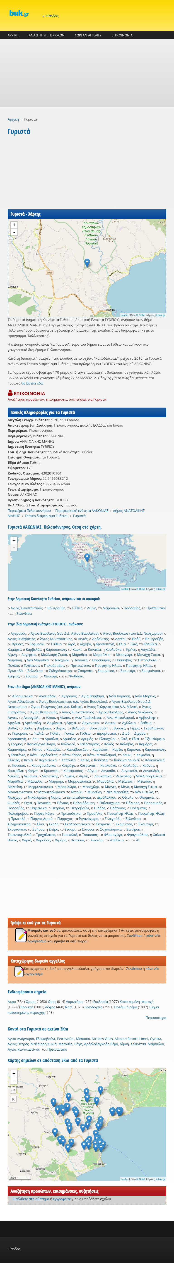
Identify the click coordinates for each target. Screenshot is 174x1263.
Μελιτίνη (15, 786)
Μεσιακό (83, 1038)
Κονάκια (94, 649)
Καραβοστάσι (77, 749)
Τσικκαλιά (69, 834)
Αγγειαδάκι (48, 696)
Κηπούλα (68, 760)
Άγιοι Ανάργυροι (21, 1038)
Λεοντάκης (50, 776)
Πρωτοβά (15, 670)
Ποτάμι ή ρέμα (125, 1007)
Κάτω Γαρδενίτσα (44, 755)
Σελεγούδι (113, 818)
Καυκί (77, 649)
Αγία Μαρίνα (145, 696)
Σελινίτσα (24, 613)
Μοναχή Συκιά (148, 654)
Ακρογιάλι (32, 717)
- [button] (14, 232)
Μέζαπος (125, 781)
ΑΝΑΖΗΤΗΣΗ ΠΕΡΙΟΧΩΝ (47, 35)
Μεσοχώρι (124, 654)
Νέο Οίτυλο (144, 792)
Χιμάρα (60, 840)
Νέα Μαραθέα (38, 660)
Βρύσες (17, 644)
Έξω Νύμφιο (155, 738)
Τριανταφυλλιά (19, 834)
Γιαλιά (39, 733)
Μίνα (125, 786)
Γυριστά (79, 515)
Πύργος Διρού (41, 818)
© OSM (140, 315)
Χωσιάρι (50, 676)
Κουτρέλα (15, 770)
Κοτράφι (68, 765)
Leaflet (124, 315)
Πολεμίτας (138, 808)
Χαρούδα (43, 840)
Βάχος (60, 728)
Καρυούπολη (56, 649)
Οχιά (28, 802)
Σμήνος (13, 676)
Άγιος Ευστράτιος (21, 638)
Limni (143, 1038)
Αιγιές (82, 638)
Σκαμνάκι (85, 670)
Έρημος (16, 744)
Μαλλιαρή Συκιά (54, 654)
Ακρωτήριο (75, 1001)
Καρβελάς (33, 649)
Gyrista (155, 1038)
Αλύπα (65, 717)
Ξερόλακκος (106, 797)
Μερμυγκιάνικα (40, 786)
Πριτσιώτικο (156, 608)
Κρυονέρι (51, 770)
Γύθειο (77, 608)
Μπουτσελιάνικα (51, 792)
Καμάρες (14, 649)
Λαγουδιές (151, 770)
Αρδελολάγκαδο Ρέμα (101, 1044)
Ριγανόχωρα (88, 818)
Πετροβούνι (147, 660)
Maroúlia (65, 1044)
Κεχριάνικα (48, 760)
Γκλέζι (55, 733)
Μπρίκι (77, 792)
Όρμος (31, 1001)
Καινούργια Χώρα (41, 744)
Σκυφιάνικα (151, 670)
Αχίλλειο (129, 722)
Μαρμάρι (56, 781)
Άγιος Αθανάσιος (21, 701)
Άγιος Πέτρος (18, 1044)
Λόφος (50, 1007)
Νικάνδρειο (37, 797)
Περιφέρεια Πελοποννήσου (29, 510)
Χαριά (26, 840)
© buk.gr (160, 315)
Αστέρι (120, 638)
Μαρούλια (111, 608)
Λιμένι (69, 776)
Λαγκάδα (148, 649)
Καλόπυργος (89, 744)
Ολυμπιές (147, 797)
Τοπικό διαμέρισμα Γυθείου (46, 515)
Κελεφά (13, 760)
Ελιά (122, 644)
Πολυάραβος (54, 665)
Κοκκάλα (101, 760)
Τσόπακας (90, 834)
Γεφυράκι (37, 644)
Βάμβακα (44, 728)
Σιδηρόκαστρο (60, 670)
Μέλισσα (144, 781)
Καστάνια (18, 755)
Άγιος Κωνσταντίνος (27, 608)
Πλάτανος (31, 665)
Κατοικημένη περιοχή (137, 1001)
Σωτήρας (133, 829)
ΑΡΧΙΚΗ (13, 35)
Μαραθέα (79, 654)
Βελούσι (78, 728)
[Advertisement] (87, 73)
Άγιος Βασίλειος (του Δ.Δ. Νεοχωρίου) (132, 633)
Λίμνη (91, 608)
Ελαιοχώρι (107, 738)
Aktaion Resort (126, 1038)
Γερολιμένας (154, 728)
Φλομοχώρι (113, 834)
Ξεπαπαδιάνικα (79, 797)
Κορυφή (27, 1007)
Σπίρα (53, 829)
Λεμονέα (30, 776)
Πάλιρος (132, 802)
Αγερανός (18, 633)
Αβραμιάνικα (22, 696)
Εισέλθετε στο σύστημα (31, 1199)
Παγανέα (80, 660)
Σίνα (40, 824)
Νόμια (55, 797)
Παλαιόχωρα (109, 802)
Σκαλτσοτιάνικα (77, 824)
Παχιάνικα (38, 808)
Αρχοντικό (90, 722)
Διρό (71, 644)
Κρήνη (131, 649)
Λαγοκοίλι (129, 770)
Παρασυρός (101, 660)
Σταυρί (70, 829)
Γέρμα (134, 728)
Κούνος (148, 765)
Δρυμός (87, 738)
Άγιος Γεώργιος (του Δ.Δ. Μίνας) (112, 706)
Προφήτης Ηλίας (108, 665)
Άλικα (50, 717)
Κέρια (28, 760)
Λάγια (92, 770)
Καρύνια (133, 749)
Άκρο (12, 1001)
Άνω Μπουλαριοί (120, 717)
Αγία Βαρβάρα (92, 696)
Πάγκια (62, 802)
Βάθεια (146, 722)
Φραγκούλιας (137, 834)
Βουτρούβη (56, 608)
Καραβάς (53, 749)
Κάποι (37, 749)
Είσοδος (52, 16)
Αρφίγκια (54, 722)
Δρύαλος (69, 738)
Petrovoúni (65, 1038)
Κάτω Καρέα (71, 755)
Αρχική (13, 119)
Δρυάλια (51, 738)
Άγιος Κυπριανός (43, 712)
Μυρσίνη (15, 660)
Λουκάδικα (102, 776)
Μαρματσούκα (79, 781)
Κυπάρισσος (73, 770)
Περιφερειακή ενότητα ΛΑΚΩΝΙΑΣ (82, 510)
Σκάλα (53, 824)
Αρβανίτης (100, 638)
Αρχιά (71, 722)
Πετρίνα (57, 808)
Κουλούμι (130, 765)
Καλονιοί (68, 744)
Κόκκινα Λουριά (126, 760)
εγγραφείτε (62, 1199)
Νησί (69, 1007)
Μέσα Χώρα (67, 786)
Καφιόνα (143, 755)
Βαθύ (136, 638)
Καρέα (117, 749)
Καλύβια (150, 644)
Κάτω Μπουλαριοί (101, 755)
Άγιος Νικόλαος (111, 712)
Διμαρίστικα (106, 733)
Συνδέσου (135, 935)
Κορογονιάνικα (43, 765)
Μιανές (110, 786)
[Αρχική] (19, 13)
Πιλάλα (13, 665)
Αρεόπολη (33, 722)
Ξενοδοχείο (93, 1007)
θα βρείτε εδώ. (32, 383)
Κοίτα (84, 760)
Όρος (52, 1001)
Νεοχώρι (62, 660)
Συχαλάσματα (111, 829)
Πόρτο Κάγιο (44, 813)
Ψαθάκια (76, 676)
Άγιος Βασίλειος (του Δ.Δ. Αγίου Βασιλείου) (64, 633)
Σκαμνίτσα (106, 670)
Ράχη (78, 1044)
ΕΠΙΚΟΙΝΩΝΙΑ (122, 35)
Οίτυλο (127, 797)
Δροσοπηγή (105, 644)
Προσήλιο (94, 813)
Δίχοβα (85, 644)
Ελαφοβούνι (45, 1038)
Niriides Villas (102, 1038)
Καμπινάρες (17, 749)
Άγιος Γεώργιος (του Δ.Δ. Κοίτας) (56, 706)
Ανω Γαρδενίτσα (88, 717)
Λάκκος (13, 776)
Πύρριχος (64, 818)
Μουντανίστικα (20, 792)
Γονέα (69, 733)
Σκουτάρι (128, 670)
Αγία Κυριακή (119, 696)
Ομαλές (13, 802)
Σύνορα (32, 676)
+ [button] (14, 225)
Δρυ (35, 738)
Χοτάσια (77, 840)
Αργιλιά (14, 722)
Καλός (109, 744)
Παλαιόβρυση (84, 802)
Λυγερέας (29, 654)
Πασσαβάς (132, 608)
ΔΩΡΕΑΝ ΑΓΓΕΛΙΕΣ (88, 35)
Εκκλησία (100, 1001)
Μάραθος (34, 781)
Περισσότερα (156, 1017)
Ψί (138, 840)
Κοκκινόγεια (154, 760)
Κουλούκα (113, 649)
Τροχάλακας (45, 834)
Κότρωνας (88, 765)
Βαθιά (12, 728)
